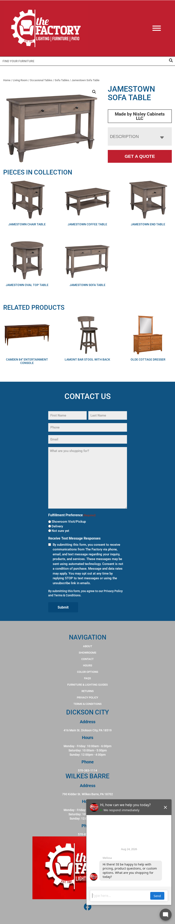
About (87, 646)
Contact (87, 659)
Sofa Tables (62, 80)
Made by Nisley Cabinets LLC (140, 116)
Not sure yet (60, 531)
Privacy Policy (113, 591)
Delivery (57, 526)
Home (6, 80)
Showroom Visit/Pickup (69, 522)
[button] (94, 92)
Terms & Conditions (67, 595)
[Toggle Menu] (160, 28)
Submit (63, 607)
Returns (88, 691)
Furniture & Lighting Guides (87, 684)
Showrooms (87, 652)
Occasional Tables (41, 80)
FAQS (87, 678)
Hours (87, 665)
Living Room (20, 80)
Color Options (87, 671)
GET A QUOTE (140, 156)
